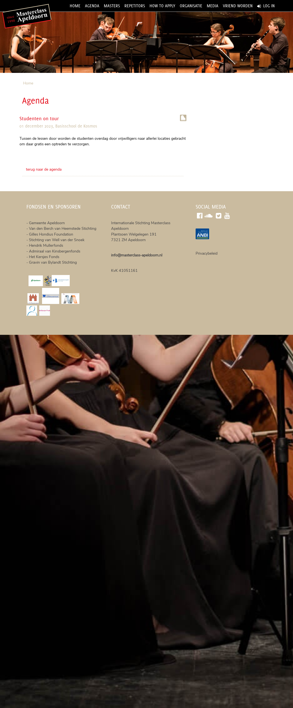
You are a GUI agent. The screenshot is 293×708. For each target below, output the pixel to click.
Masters (112, 5)
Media (212, 5)
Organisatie (191, 5)
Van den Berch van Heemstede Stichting (62, 228)
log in (268, 5)
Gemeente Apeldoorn (47, 222)
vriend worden (238, 5)
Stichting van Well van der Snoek (57, 239)
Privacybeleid (206, 253)
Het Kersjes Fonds (44, 256)
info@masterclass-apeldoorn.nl (136, 255)
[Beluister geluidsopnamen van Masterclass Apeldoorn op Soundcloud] (209, 215)
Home (75, 5)
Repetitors (134, 5)
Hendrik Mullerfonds (46, 245)
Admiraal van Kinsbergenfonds (54, 251)
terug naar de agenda (44, 169)
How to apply (162, 5)
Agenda (92, 5)
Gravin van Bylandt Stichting (53, 262)
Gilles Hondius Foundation (51, 234)
